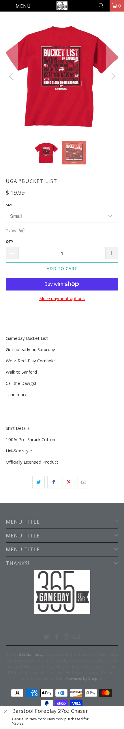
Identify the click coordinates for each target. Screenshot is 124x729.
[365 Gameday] (62, 6)
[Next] (112, 76)
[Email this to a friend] (84, 482)
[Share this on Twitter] (38, 482)
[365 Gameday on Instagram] (67, 637)
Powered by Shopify (84, 678)
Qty (9, 241)
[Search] (103, 5)
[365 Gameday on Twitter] (46, 637)
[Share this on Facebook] (53, 482)
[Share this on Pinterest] (69, 482)
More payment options (62, 298)
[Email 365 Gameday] (76, 637)
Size (9, 204)
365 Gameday (31, 654)
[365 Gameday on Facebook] (56, 637)
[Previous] (11, 76)
